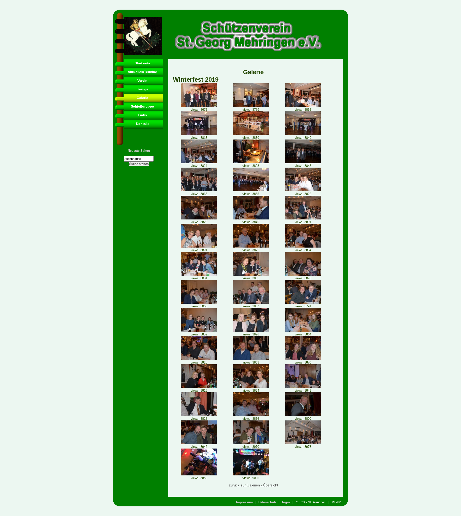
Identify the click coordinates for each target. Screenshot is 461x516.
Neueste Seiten (139, 150)
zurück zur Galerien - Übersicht (253, 485)
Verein (142, 80)
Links (142, 115)
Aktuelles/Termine (142, 72)
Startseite (142, 63)
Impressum (244, 502)
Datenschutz (267, 502)
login (286, 502)
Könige (142, 89)
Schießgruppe (142, 106)
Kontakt (142, 124)
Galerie (142, 98)
